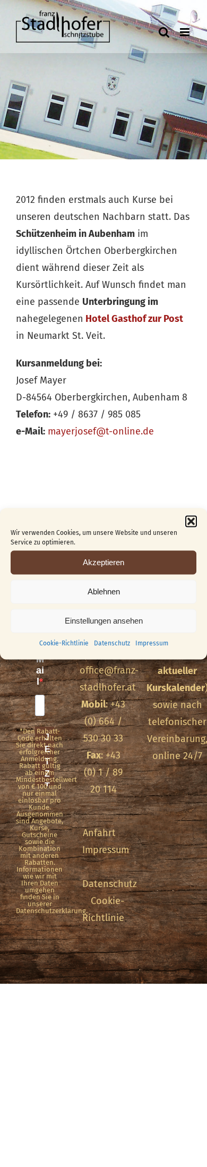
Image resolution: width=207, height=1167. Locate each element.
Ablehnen (104, 591)
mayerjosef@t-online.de (101, 431)
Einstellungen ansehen (104, 620)
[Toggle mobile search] (164, 32)
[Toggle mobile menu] (185, 32)
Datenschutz (112, 642)
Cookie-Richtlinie (64, 642)
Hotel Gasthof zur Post (134, 319)
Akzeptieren (103, 562)
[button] (191, 521)
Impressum (151, 642)
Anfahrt (99, 833)
